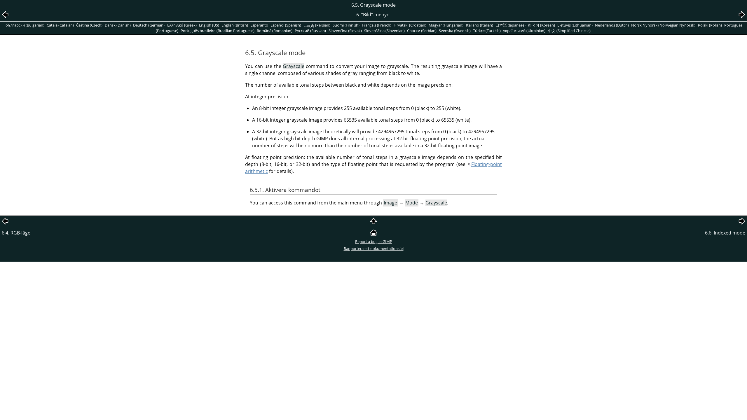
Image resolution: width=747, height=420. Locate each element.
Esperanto (259, 25)
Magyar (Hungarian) (446, 25)
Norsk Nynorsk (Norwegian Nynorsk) (663, 25)
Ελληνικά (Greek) (182, 25)
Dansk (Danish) (118, 25)
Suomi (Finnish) (346, 25)
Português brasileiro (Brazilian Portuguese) (217, 30)
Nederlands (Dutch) (612, 25)
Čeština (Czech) (89, 25)
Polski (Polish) (710, 25)
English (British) (234, 25)
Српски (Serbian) (422, 30)
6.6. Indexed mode (725, 233)
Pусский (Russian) (310, 30)
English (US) (209, 25)
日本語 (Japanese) (510, 25)
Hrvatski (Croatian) (410, 25)
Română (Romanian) (274, 30)
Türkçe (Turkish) (487, 30)
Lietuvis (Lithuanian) (575, 25)
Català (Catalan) (60, 25)
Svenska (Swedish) (455, 30)
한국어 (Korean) (541, 25)
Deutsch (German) (149, 25)
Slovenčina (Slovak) (345, 30)
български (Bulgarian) (25, 25)
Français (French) (376, 25)
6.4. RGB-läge (16, 233)
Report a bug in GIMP (373, 241)
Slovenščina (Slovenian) (384, 30)
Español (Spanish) (285, 25)
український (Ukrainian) (524, 30)
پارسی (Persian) (317, 25)
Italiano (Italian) (479, 25)
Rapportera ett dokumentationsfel (374, 248)
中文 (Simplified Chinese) (569, 30)
